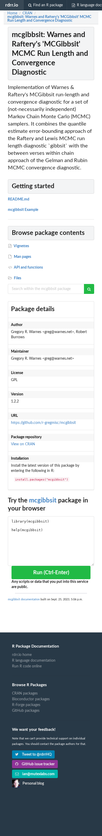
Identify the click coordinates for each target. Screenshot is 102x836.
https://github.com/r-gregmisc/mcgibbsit (43, 423)
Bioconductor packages (31, 699)
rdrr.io (11, 5)
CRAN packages (25, 693)
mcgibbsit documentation (24, 599)
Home (12, 13)
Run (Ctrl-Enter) (51, 572)
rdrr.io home (22, 655)
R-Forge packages (26, 705)
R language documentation (33, 660)
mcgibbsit (42, 500)
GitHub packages (25, 711)
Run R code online (27, 666)
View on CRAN (23, 444)
